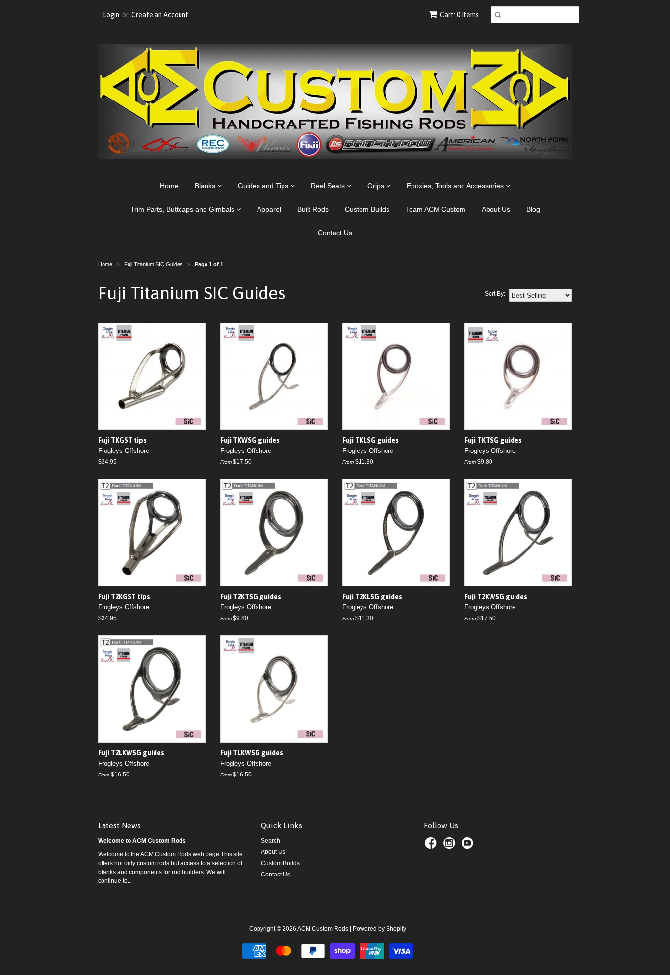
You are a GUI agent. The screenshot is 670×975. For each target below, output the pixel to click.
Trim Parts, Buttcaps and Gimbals (183, 209)
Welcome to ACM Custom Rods (142, 840)
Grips (376, 186)
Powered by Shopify (379, 928)
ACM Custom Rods (322, 928)
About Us (496, 209)
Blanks (206, 186)
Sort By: (495, 293)
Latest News (119, 825)
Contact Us (335, 233)
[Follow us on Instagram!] (450, 846)
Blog (533, 209)
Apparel (269, 209)
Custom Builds (367, 209)
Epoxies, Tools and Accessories (456, 186)
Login (111, 15)
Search (270, 840)
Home (169, 186)
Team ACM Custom (435, 209)
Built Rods (313, 209)
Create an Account (159, 15)
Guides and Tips (264, 186)
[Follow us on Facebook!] (432, 846)
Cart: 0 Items (459, 15)
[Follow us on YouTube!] (469, 846)
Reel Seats (329, 186)
